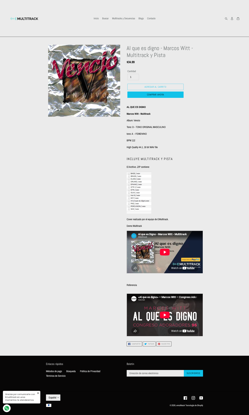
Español (52, 397)
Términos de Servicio (56, 376)
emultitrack (180, 405)
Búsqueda (71, 371)
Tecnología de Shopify (194, 405)
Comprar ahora (155, 94)
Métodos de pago (54, 371)
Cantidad (131, 71)
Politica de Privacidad (90, 371)
